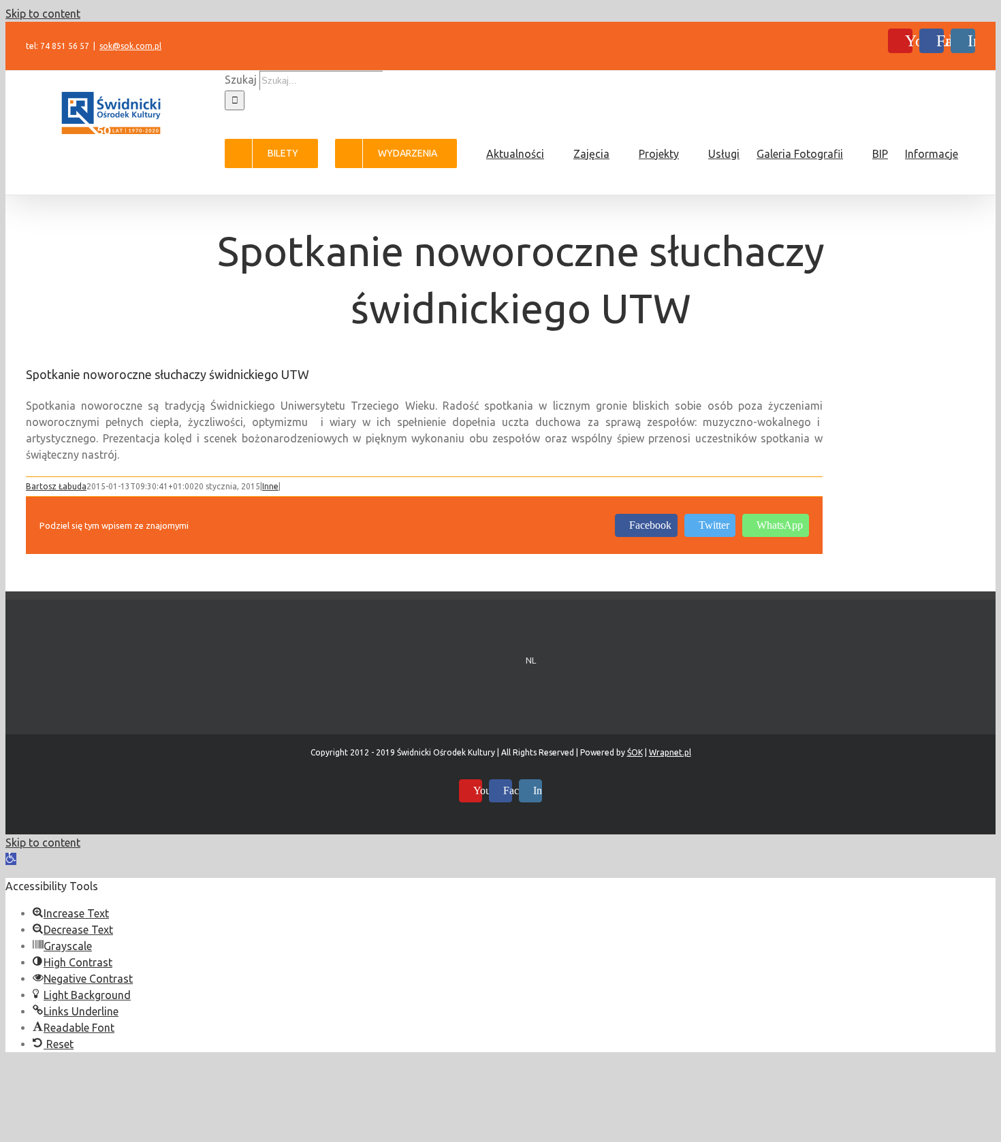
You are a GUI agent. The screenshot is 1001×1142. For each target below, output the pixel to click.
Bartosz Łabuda (56, 486)
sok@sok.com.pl (130, 46)
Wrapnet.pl (670, 752)
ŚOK (635, 752)
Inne (270, 486)
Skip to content (42, 13)
